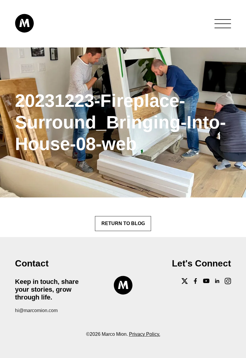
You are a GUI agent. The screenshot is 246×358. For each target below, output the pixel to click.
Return (123, 223)
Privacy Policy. (144, 334)
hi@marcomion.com (36, 310)
